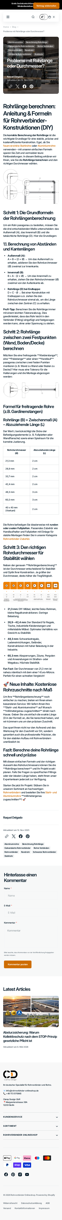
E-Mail (7, 905)
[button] (33, 16)
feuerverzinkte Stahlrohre (17, 145)
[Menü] (7, 16)
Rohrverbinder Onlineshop (23, 1195)
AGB (48, 1203)
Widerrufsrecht (10, 1203)
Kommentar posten (18, 964)
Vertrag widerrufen (46, 5)
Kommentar (9, 922)
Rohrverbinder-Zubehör (16, 538)
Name (7, 888)
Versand (7, 1208)
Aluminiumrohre (46, 145)
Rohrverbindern (12, 792)
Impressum (44, 1208)
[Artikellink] (31, 1022)
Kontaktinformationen (25, 1208)
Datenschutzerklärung (31, 1203)
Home (6, 27)
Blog (14, 27)
